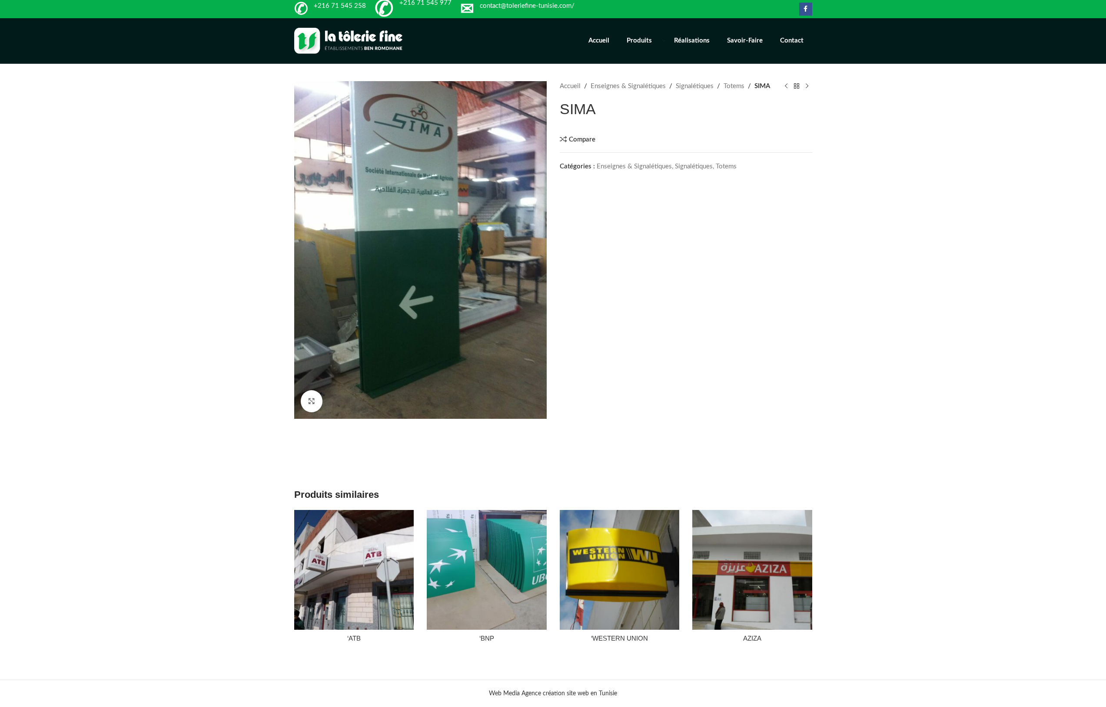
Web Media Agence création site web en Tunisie (553, 694)
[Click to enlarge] (311, 401)
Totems (734, 86)
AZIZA (752, 638)
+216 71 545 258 (340, 6)
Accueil (570, 86)
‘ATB (354, 638)
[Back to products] (796, 86)
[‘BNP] (487, 570)
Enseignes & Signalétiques (628, 86)
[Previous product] (786, 86)
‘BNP (486, 638)
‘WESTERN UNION (619, 638)
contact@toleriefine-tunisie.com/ (527, 6)
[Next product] (807, 86)
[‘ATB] (354, 570)
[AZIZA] (752, 570)
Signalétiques (695, 86)
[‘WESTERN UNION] (620, 570)
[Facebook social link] (805, 9)
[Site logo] (348, 40)
